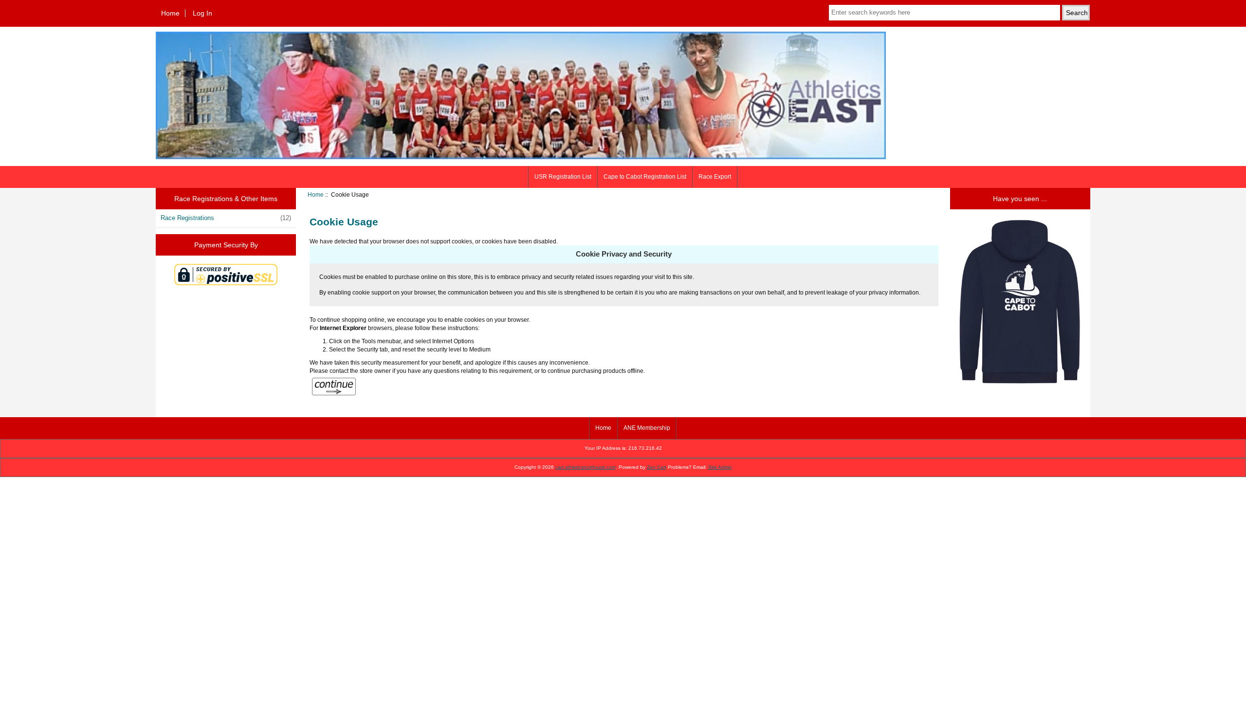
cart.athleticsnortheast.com (585, 467)
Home (170, 13)
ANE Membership (646, 427)
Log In (202, 13)
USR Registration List (562, 176)
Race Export (714, 176)
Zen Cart (656, 467)
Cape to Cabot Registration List (645, 176)
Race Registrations (226, 217)
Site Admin (720, 467)
